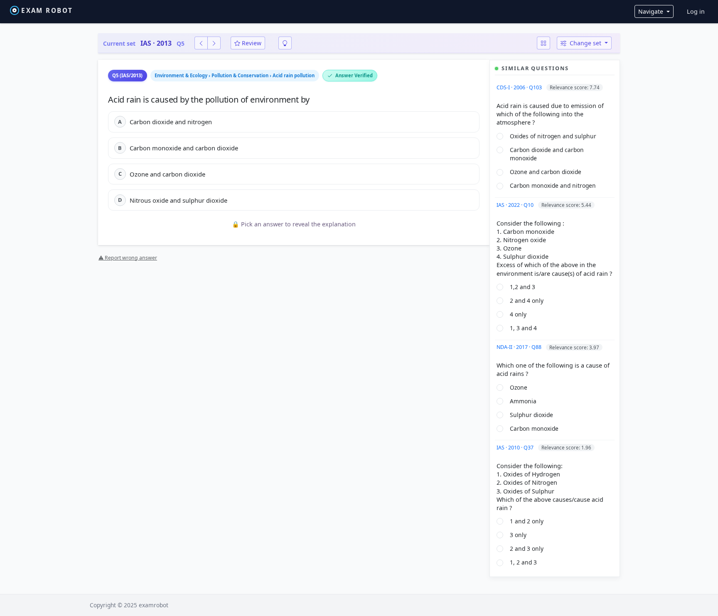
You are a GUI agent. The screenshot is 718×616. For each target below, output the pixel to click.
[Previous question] (201, 43)
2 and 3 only (526, 548)
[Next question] (214, 43)
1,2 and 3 (522, 287)
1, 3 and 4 (523, 328)
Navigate (651, 11)
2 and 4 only (526, 300)
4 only (518, 314)
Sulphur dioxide (531, 415)
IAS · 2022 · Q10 (516, 205)
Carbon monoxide (534, 428)
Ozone (518, 387)
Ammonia (523, 401)
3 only (518, 535)
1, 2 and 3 (523, 562)
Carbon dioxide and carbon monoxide (547, 154)
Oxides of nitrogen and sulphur (553, 136)
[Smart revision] (285, 43)
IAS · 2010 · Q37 (516, 447)
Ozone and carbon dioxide (545, 172)
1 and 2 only (526, 521)
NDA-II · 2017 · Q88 (520, 347)
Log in (696, 11)
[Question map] (543, 43)
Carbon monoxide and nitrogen (553, 185)
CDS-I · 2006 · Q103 (520, 87)
